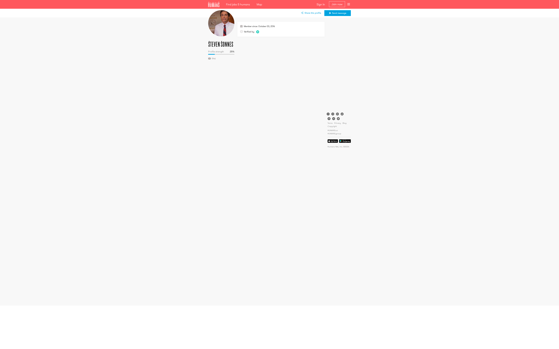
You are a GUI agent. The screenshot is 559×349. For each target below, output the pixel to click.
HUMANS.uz (333, 130)
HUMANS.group (334, 133)
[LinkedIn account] (333, 118)
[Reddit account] (338, 118)
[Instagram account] (337, 114)
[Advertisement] (339, 65)
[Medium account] (332, 114)
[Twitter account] (342, 114)
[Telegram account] (329, 118)
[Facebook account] (328, 114)
